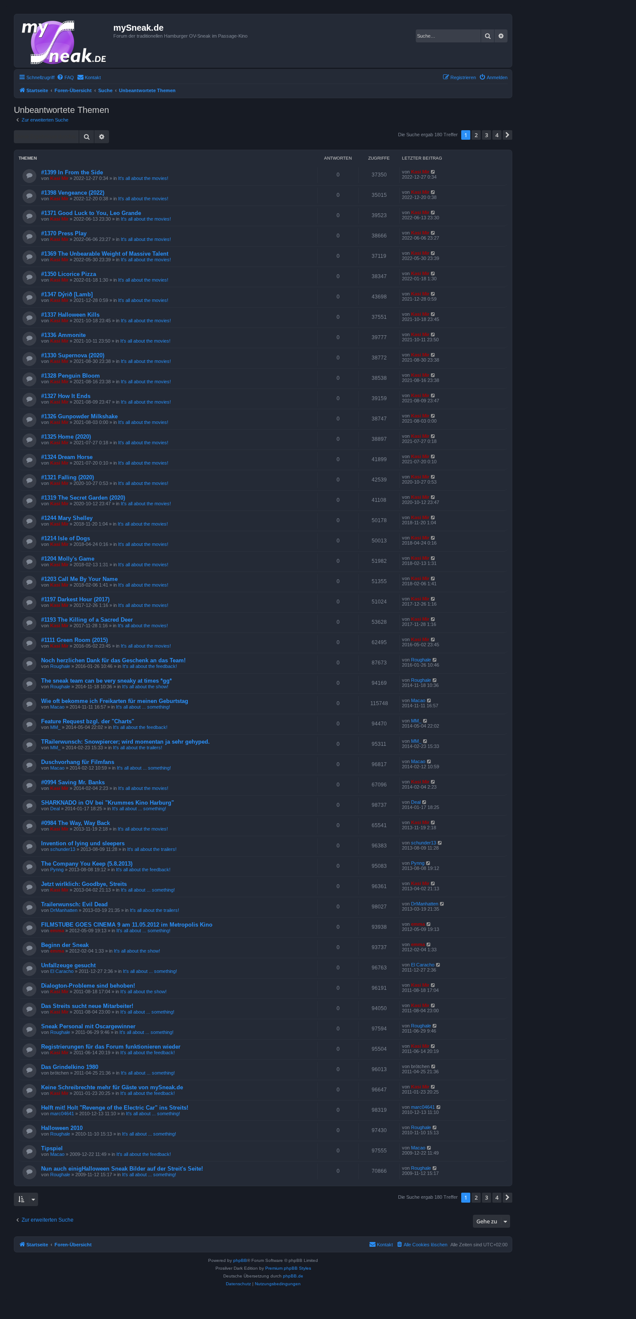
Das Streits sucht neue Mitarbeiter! (87, 1006)
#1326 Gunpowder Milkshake (79, 416)
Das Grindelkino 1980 (69, 1067)
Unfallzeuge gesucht (68, 965)
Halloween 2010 (62, 1128)
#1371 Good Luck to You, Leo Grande (91, 213)
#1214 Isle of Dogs (65, 538)
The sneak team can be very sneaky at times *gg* (106, 680)
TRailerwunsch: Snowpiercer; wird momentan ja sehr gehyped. (125, 741)
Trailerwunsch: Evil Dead (74, 904)
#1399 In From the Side (72, 172)
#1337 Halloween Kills (70, 314)
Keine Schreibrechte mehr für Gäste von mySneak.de (112, 1087)
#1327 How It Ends (65, 396)
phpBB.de (293, 1276)
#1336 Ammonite (63, 335)
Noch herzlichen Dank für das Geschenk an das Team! (113, 660)
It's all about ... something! (143, 706)
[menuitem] (65, 77)
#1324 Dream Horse (67, 457)
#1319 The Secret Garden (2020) (83, 497)
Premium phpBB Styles (288, 1268)
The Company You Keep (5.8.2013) (86, 863)
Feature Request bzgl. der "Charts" (87, 721)
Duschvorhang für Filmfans (77, 762)
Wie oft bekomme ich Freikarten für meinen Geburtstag (114, 701)
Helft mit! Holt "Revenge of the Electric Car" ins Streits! (114, 1107)
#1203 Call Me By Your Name (79, 579)
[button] (507, 135)
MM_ (55, 727)
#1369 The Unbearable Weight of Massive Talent (104, 253)
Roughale (60, 666)
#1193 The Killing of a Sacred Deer (87, 619)
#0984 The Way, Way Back (75, 823)
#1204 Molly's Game (67, 558)
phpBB (240, 1260)
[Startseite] (64, 40)
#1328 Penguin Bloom (70, 375)
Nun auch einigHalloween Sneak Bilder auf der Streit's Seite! (122, 1168)
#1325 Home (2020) (66, 436)
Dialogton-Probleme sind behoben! (88, 985)
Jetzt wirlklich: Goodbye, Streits (84, 884)
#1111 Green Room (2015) (74, 640)
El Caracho (62, 971)
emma (57, 930)
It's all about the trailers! (137, 747)
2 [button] (476, 135)
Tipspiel (52, 1148)
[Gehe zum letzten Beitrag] (433, 171)
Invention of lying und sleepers (83, 843)
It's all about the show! (145, 686)
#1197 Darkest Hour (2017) (75, 599)
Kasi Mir (59, 178)
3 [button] (486, 135)
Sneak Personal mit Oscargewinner (88, 1026)
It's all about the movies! (143, 178)
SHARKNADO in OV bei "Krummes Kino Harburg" (107, 802)
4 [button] (496, 135)
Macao (57, 706)
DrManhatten (63, 910)
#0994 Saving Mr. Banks (73, 782)
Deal (55, 808)
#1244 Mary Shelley (67, 518)
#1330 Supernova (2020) (72, 355)
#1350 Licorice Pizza (68, 274)
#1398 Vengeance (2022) (72, 192)
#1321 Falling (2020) (67, 477)
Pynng (57, 869)
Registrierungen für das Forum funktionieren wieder (110, 1046)
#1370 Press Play (64, 233)
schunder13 (62, 849)
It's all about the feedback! (149, 666)
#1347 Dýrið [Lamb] (67, 294)
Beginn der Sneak (65, 945)
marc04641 (62, 1113)
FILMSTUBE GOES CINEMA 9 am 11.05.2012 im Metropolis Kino (126, 924)
